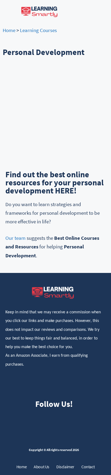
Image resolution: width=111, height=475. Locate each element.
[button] (97, 11)
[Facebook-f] (46, 425)
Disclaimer (65, 466)
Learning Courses (38, 30)
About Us (41, 466)
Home (9, 30)
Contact (88, 466)
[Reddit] (62, 425)
